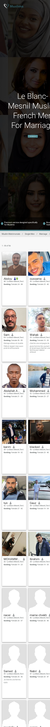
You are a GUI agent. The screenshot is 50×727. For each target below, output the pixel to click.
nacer (7, 615)
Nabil (33, 671)
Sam (6, 335)
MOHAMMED (12, 559)
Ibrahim (34, 559)
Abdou (8, 278)
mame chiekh (38, 615)
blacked (35, 447)
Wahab (34, 335)
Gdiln (6, 683)
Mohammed (37, 391)
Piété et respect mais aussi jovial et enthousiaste (13, 347)
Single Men (30, 234)
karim (7, 447)
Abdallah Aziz (12, 391)
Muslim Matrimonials (11, 234)
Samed (8, 671)
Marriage (43, 234)
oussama (36, 278)
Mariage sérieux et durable (13, 343)
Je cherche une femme (12, 680)
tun (6, 503)
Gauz (33, 503)
